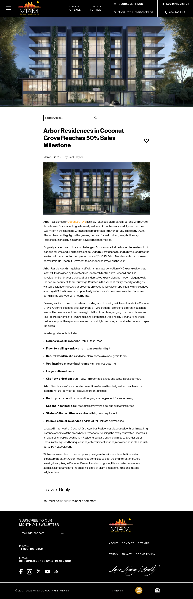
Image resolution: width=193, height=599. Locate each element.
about (113, 543)
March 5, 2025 (51, 157)
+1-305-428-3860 (31, 549)
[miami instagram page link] (29, 572)
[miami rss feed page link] (56, 571)
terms (113, 554)
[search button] (95, 117)
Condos (74, 8)
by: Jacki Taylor (74, 157)
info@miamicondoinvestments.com (45, 561)
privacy (127, 554)
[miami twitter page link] (38, 571)
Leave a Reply (56, 489)
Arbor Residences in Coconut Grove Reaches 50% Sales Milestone (83, 138)
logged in (65, 501)
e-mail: (45, 559)
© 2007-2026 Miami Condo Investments (42, 590)
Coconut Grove (76, 221)
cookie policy (145, 554)
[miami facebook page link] (21, 571)
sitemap (143, 543)
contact (128, 543)
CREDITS (117, 590)
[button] (8, 8)
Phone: (31, 547)
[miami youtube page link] (47, 571)
